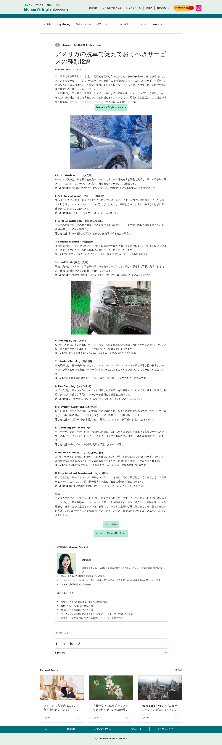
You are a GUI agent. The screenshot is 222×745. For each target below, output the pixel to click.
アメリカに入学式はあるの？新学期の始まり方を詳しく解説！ (61, 708)
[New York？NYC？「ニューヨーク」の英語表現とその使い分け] (160, 688)
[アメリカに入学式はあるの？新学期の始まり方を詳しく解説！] (62, 688)
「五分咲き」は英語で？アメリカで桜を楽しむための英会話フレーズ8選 (110, 708)
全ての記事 (45, 24)
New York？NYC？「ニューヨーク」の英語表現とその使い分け (159, 708)
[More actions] (165, 45)
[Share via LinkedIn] (71, 643)
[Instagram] (198, 8)
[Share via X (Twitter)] (64, 643)
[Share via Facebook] (56, 643)
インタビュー (141, 24)
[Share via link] (78, 643)
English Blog (63, 24)
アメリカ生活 (122, 24)
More (156, 24)
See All (178, 669)
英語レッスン (103, 24)
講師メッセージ (83, 24)
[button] (112, 8)
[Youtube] (191, 8)
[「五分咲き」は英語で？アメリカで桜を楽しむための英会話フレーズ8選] (111, 688)
